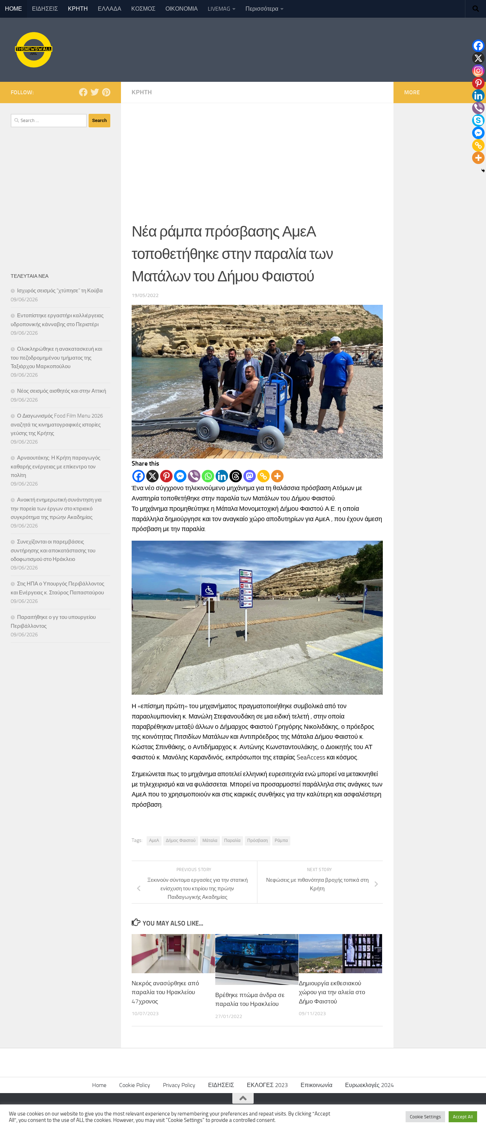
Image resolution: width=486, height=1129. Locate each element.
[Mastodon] (249, 476)
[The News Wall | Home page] (33, 50)
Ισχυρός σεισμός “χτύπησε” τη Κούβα (60, 290)
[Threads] (235, 476)
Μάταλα (209, 840)
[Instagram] (478, 70)
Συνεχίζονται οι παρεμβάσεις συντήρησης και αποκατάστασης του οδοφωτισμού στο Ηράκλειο (53, 550)
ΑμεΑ (154, 840)
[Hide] (483, 171)
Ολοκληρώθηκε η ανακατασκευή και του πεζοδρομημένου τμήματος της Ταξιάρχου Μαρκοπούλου (56, 358)
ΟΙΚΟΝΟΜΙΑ (181, 8)
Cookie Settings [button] (425, 1116)
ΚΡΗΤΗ (78, 8)
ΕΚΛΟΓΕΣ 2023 (267, 1085)
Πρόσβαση (257, 840)
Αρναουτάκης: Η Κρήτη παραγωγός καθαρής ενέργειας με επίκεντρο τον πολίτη (55, 466)
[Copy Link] (263, 476)
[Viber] (194, 476)
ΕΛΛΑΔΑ (109, 8)
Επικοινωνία (316, 1085)
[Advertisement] (257, 156)
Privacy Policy (179, 1085)
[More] (277, 476)
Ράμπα (281, 840)
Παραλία (232, 840)
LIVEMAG (219, 8)
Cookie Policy (134, 1085)
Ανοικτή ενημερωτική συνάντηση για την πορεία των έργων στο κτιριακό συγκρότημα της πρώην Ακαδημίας (56, 508)
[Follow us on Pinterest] (106, 92)
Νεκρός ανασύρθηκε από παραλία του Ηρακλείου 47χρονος (165, 992)
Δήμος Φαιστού (181, 840)
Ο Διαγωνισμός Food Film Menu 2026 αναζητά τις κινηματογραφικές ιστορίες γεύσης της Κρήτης (57, 424)
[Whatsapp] (208, 476)
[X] (152, 476)
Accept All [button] (463, 1116)
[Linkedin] (222, 476)
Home (99, 1085)
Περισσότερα (261, 8)
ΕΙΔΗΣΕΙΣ (45, 8)
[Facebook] (138, 476)
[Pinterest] (166, 476)
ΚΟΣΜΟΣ (143, 8)
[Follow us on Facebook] (83, 92)
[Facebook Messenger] (180, 476)
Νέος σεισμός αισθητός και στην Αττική (61, 391)
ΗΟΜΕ (13, 8)
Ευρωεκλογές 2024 (369, 1085)
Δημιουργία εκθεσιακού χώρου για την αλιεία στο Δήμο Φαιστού (332, 992)
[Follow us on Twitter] (94, 92)
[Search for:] (49, 120)
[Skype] (478, 120)
